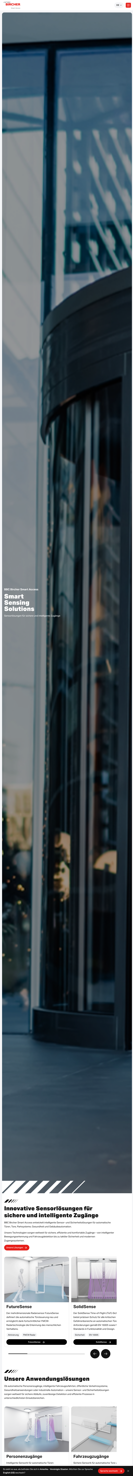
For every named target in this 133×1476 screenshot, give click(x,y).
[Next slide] (105, 1353)
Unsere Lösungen (14, 1247)
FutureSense (34, 1342)
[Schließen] (128, 1470)
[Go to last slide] (95, 1353)
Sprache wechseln (109, 1471)
